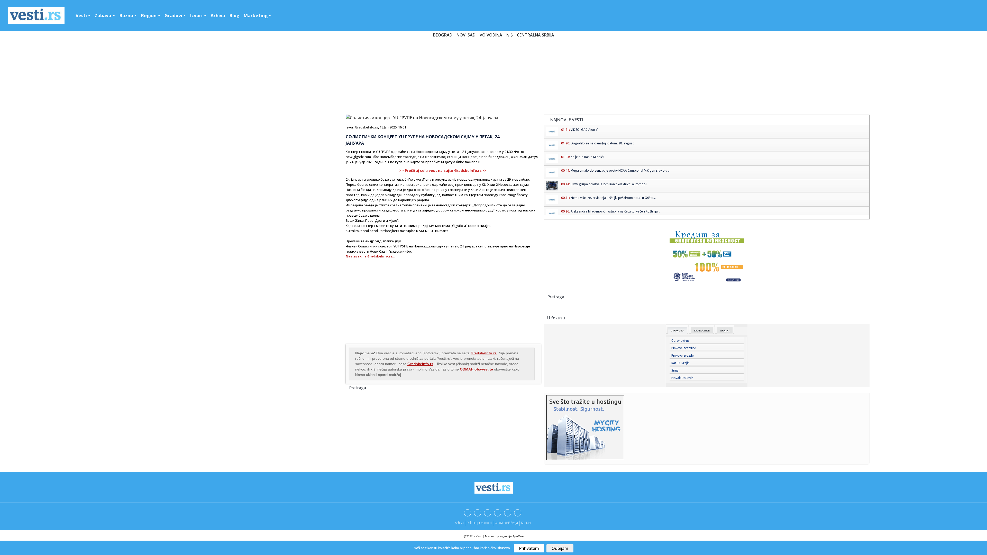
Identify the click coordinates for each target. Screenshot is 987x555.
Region (149, 15)
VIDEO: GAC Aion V (584, 129)
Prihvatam (529, 548)
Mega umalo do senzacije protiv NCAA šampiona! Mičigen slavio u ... (620, 170)
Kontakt (526, 523)
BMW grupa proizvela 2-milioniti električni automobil (609, 184)
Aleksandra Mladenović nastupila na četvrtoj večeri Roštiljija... (615, 211)
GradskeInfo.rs (366, 127)
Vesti (81, 15)
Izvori (196, 15)
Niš (509, 35)
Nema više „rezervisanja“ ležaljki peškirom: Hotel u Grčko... (613, 198)
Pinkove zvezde (682, 355)
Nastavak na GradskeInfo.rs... (370, 256)
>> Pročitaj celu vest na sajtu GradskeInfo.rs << (443, 170)
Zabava (103, 15)
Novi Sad (466, 35)
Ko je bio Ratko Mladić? (587, 157)
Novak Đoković (682, 378)
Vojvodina (491, 35)
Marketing (255, 15)
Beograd (442, 35)
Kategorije (702, 330)
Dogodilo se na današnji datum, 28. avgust (602, 143)
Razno (126, 15)
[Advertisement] (493, 78)
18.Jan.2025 (388, 127)
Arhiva (218, 15)
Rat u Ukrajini (680, 363)
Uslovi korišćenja (506, 523)
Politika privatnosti (479, 523)
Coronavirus (680, 340)
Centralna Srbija (535, 35)
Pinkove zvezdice (683, 348)
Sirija (675, 370)
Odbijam (560, 548)
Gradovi (173, 15)
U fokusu (677, 330)
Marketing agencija (498, 536)
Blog (234, 15)
